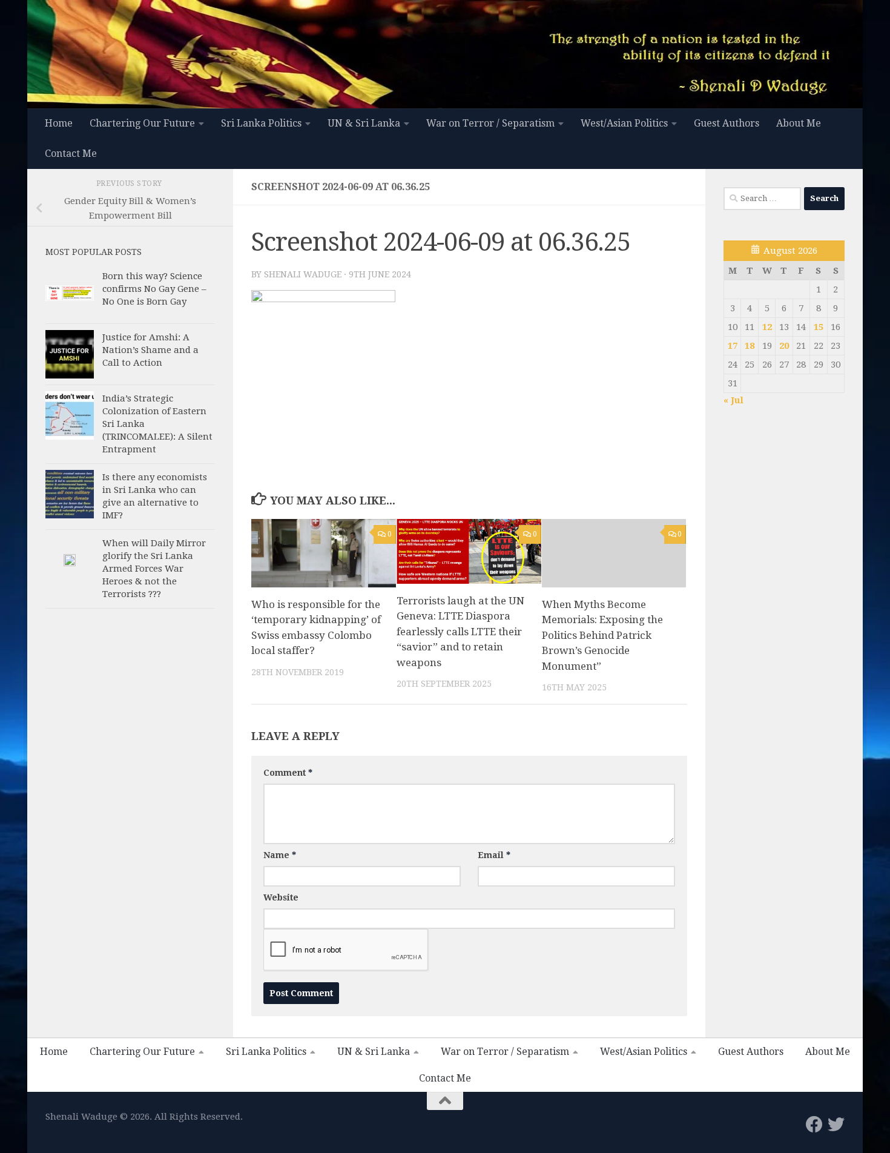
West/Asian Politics (624, 123)
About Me (798, 123)
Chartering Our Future (142, 123)
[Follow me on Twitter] (836, 1124)
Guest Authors (726, 123)
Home (59, 123)
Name (279, 855)
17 (732, 345)
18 (749, 345)
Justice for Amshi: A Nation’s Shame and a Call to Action (150, 350)
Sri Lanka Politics (261, 123)
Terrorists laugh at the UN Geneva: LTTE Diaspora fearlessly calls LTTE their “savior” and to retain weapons (460, 632)
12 (767, 327)
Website (280, 897)
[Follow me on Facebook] (814, 1124)
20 (784, 345)
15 (818, 327)
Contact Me (71, 153)
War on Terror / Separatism (490, 123)
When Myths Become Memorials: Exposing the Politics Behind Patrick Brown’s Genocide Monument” (602, 635)
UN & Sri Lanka (364, 123)
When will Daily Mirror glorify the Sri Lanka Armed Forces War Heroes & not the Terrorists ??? (154, 569)
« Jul (733, 400)
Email (494, 855)
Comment (287, 773)
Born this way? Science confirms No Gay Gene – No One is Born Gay (154, 289)
